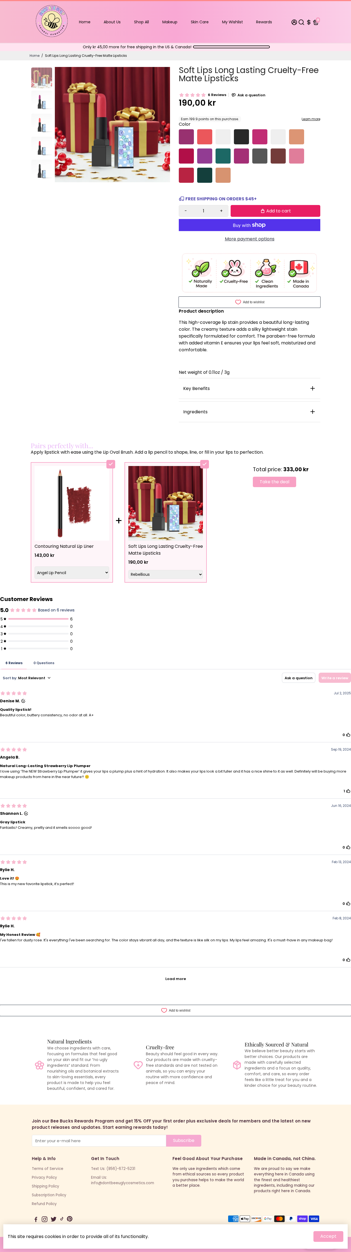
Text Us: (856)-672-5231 (113, 1168)
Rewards (264, 22)
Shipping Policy (45, 1186)
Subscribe (183, 1140)
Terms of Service (47, 1168)
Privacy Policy (44, 1177)
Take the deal (274, 482)
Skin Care (200, 22)
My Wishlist (232, 22)
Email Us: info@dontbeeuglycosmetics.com (122, 1180)
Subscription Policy (49, 1195)
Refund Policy (44, 1203)
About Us (112, 22)
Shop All (141, 22)
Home (84, 22)
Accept (328, 1236)
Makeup (169, 22)
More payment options (249, 239)
